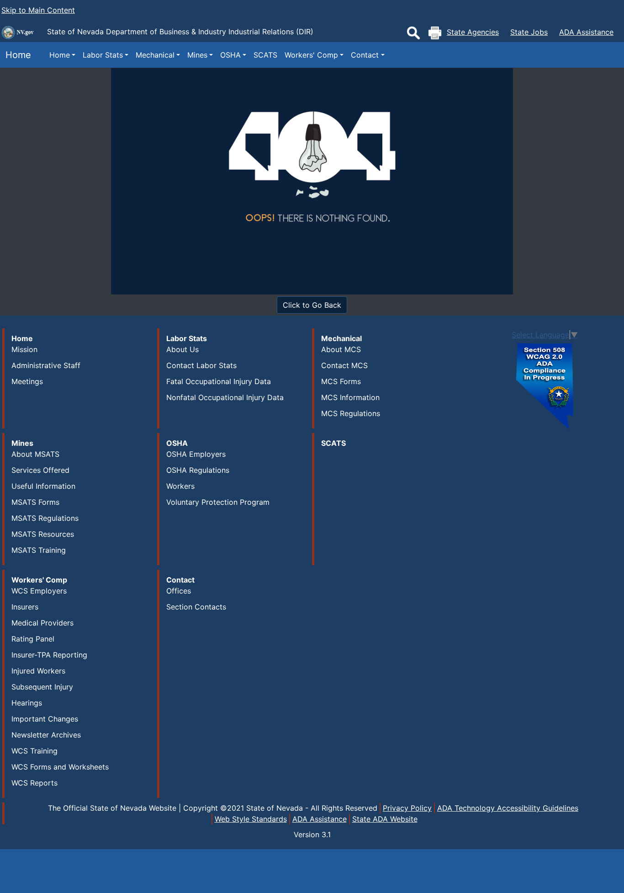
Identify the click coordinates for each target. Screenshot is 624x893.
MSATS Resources (42, 534)
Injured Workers (38, 670)
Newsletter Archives (46, 734)
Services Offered (40, 470)
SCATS (265, 54)
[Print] (434, 33)
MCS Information (350, 397)
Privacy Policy (407, 808)
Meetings (27, 381)
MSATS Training (38, 550)
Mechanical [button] (155, 54)
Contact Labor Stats (201, 365)
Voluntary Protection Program (218, 502)
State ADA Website (385, 818)
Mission (24, 349)
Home (15, 54)
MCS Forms (341, 381)
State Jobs (529, 32)
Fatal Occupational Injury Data (218, 381)
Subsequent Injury (42, 686)
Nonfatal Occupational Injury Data (225, 397)
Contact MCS (344, 365)
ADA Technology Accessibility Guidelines (507, 808)
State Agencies (473, 32)
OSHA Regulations (197, 470)
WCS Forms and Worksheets (60, 766)
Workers (180, 486)
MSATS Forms (35, 502)
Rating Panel (32, 638)
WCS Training (34, 750)
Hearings (26, 702)
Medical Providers (42, 622)
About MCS (341, 349)
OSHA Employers (196, 454)
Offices (178, 590)
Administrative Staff (45, 365)
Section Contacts (196, 606)
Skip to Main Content (38, 10)
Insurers (24, 606)
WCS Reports (34, 782)
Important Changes (44, 718)
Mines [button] (197, 54)
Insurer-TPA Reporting (49, 654)
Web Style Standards (251, 818)
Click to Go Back (312, 305)
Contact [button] (365, 54)
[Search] (413, 33)
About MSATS (35, 454)
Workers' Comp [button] (311, 54)
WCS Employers (39, 590)
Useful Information (43, 486)
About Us (182, 349)
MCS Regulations (350, 413)
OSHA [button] (230, 54)
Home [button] (59, 54)
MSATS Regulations (45, 518)
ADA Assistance (586, 32)
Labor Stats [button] (103, 54)
